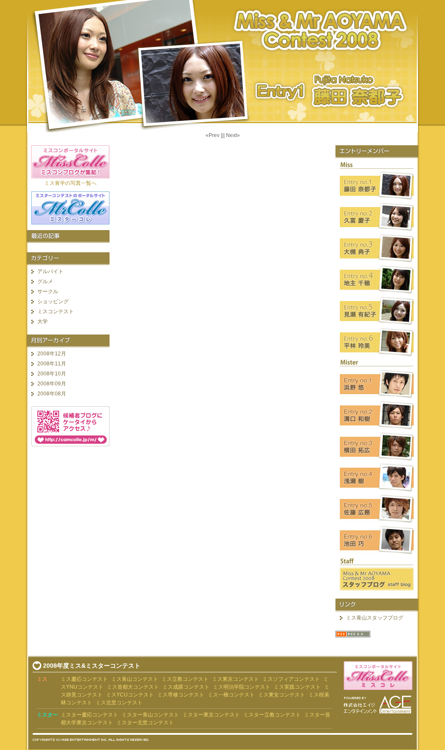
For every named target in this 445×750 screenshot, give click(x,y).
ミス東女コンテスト (281, 695)
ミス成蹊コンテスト (186, 687)
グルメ (45, 281)
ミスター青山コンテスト (150, 715)
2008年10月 (51, 374)
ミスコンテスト (55, 311)
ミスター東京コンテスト (211, 715)
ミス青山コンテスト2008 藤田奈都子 (222, 66)
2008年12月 (51, 354)
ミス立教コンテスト (185, 679)
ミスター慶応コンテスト (89, 715)
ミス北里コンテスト (119, 703)
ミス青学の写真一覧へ (70, 183)
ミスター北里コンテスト (145, 723)
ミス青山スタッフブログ (374, 618)
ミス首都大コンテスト (133, 687)
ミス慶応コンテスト (84, 679)
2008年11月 (51, 364)
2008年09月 (51, 384)
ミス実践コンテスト (297, 687)
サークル (47, 291)
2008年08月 (51, 394)
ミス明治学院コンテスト (241, 687)
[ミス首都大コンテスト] (162, 687)
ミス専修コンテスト (180, 695)
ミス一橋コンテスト (231, 695)
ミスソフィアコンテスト (291, 679)
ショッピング (53, 301)
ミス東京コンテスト (235, 679)
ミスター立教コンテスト (272, 715)
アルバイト (50, 271)
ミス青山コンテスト (134, 679)
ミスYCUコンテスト (130, 695)
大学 (42, 321)
